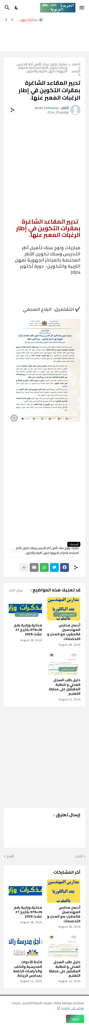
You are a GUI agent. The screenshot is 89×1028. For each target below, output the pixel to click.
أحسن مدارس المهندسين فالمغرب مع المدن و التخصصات (63, 632)
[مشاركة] (13, 110)
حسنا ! (75, 1019)
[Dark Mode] (16, 7)
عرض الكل (16, 590)
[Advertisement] (67, 33)
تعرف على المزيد (72, 1008)
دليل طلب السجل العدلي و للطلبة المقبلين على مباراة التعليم (64, 687)
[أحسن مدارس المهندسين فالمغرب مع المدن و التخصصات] (63, 891)
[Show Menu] (82, 7)
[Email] (34, 567)
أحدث (78, 856)
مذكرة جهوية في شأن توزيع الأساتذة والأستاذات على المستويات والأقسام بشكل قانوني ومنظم (27, 20)
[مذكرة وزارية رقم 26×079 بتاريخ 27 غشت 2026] (25, 891)
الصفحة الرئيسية (75, 69)
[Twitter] (54, 567)
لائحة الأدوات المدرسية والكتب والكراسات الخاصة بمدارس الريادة (27, 969)
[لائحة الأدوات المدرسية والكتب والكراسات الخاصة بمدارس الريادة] (25, 945)
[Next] (6, 19)
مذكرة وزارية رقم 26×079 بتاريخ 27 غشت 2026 (28, 630)
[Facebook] (64, 567)
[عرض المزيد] (24, 567)
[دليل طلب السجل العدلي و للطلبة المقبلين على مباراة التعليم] (63, 945)
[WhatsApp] (44, 567)
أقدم (10, 856)
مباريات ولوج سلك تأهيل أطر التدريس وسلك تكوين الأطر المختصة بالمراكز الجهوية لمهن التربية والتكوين (42, 68)
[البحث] (6, 7)
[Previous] (12, 19)
